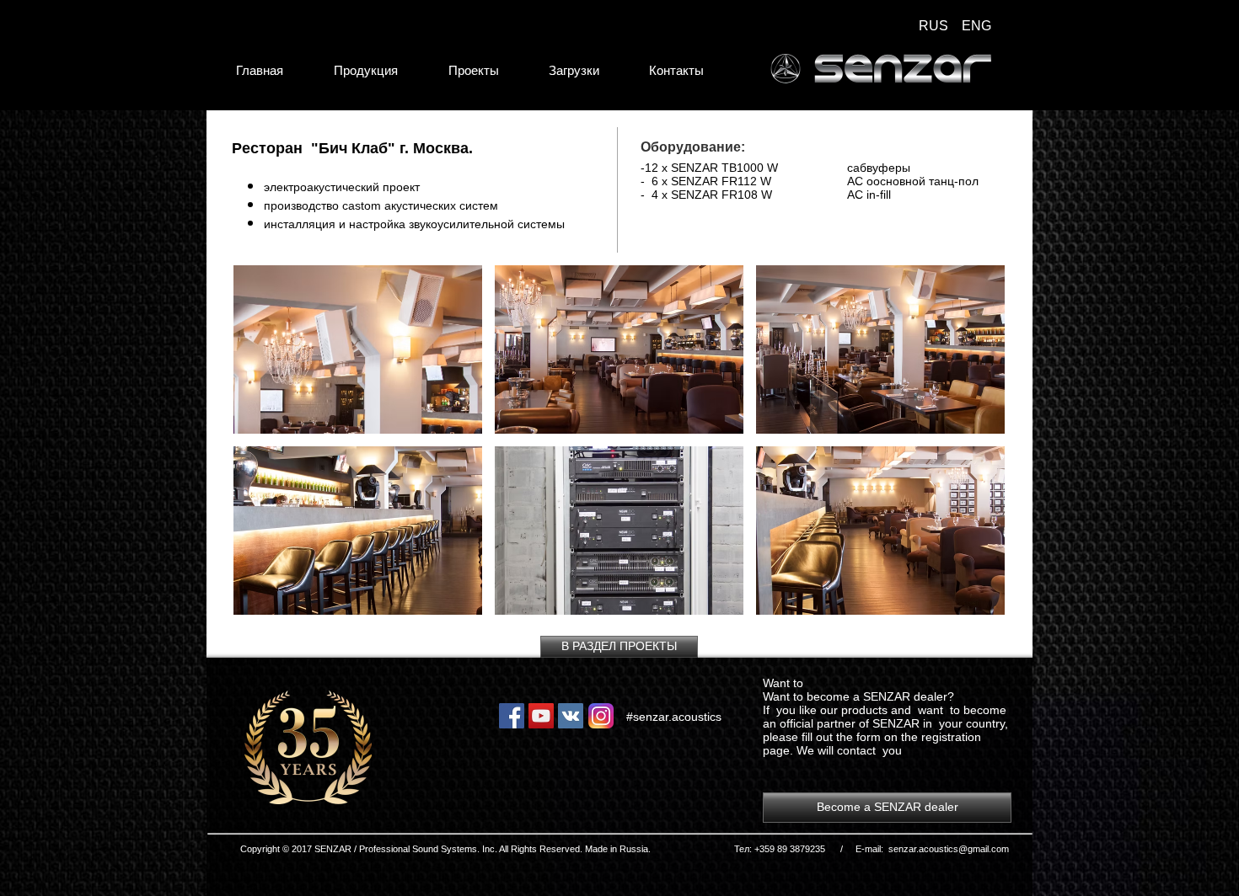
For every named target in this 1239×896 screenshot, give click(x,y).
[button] (357, 349)
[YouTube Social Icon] (541, 715)
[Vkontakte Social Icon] (570, 715)
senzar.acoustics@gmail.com (948, 849)
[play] (969, 600)
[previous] (264, 449)
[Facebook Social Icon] (511, 715)
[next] (974, 449)
